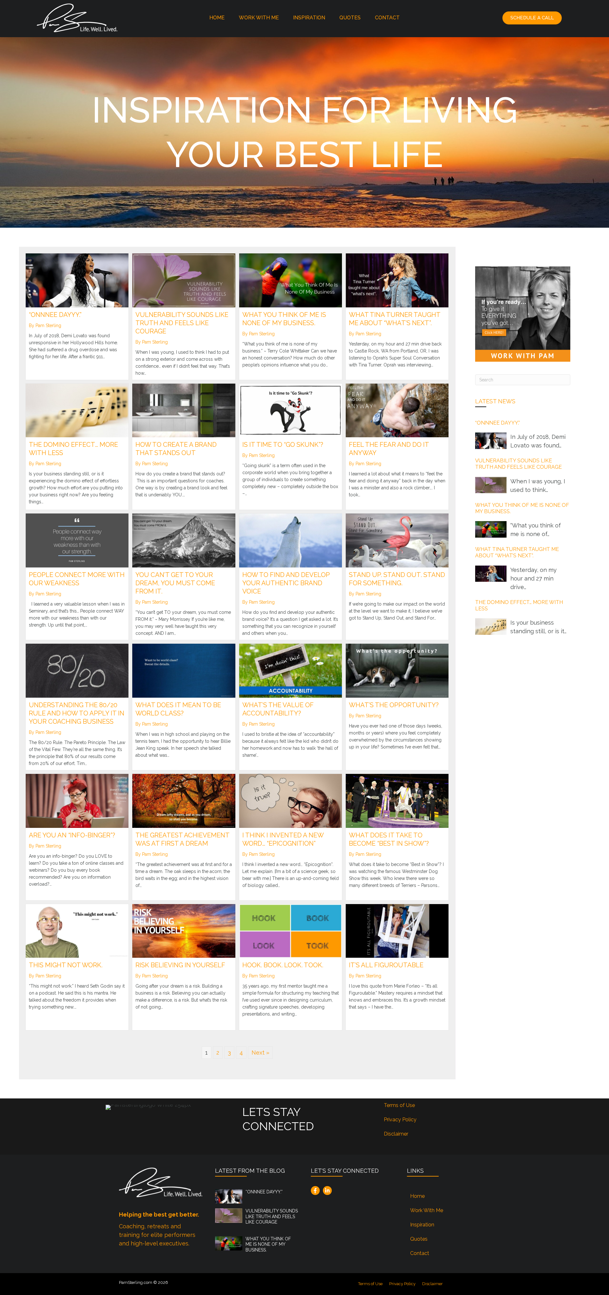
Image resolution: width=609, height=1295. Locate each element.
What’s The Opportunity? (394, 705)
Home (217, 18)
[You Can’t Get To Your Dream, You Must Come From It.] (183, 540)
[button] (532, 17)
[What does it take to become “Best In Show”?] (397, 800)
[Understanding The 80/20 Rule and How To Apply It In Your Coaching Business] (77, 670)
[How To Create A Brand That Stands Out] (183, 409)
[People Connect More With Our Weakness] (77, 540)
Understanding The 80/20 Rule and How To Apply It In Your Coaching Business (76, 713)
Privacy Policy (400, 1120)
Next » (260, 1052)
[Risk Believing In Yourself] (183, 930)
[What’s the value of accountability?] (290, 670)
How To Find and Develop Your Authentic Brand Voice (286, 583)
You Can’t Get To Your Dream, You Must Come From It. (175, 583)
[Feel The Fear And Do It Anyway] (397, 409)
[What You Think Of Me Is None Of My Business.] (290, 280)
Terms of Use (399, 1105)
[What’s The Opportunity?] (397, 670)
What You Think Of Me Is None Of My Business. (268, 1244)
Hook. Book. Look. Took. (282, 965)
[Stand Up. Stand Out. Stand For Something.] (397, 540)
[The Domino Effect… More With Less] (77, 409)
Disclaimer (396, 1134)
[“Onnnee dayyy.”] (77, 280)
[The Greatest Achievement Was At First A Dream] (183, 800)
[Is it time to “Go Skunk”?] (290, 409)
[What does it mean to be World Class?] (183, 670)
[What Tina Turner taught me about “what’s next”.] (397, 280)
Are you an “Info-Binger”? (72, 835)
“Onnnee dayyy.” (55, 315)
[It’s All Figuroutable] (397, 930)
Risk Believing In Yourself (180, 965)
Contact (387, 18)
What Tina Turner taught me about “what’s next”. (517, 552)
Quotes (350, 18)
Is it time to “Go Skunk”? (282, 444)
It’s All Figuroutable (386, 965)
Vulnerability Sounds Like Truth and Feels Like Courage (181, 323)
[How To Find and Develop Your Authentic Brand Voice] (290, 540)
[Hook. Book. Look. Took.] (290, 930)
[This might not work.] (77, 930)
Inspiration (309, 18)
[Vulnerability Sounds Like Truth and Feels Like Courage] (183, 280)
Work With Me (259, 18)
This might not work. (65, 965)
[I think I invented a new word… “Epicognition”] (290, 800)
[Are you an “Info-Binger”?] (77, 800)
